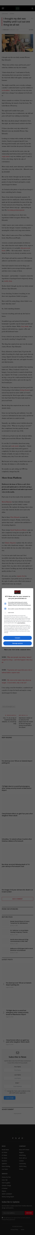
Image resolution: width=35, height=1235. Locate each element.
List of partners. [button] (21, 623)
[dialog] (17, 617)
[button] (17, 612)
